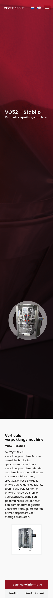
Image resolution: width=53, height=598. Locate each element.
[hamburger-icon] (47, 8)
